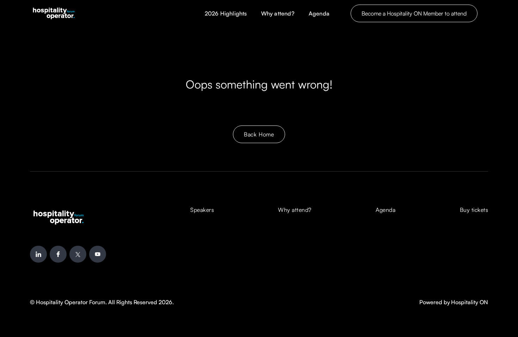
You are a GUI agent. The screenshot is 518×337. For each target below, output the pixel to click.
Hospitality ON (469, 302)
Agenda (319, 13)
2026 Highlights (226, 13)
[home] (54, 13)
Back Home (259, 134)
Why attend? (278, 13)
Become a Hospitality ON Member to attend (414, 13)
